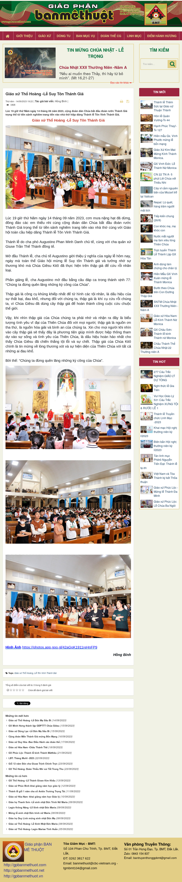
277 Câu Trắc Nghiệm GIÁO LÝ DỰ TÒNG (164, 376)
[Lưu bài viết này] (128, 101)
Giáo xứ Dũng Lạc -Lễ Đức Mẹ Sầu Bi (29, 731)
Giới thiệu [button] (24, 36)
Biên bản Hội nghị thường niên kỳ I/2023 (165, 446)
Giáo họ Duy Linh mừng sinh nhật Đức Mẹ (32, 818)
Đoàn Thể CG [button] (111, 36)
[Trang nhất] (8, 36)
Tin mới (159, 92)
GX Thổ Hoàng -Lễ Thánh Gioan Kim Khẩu (32, 780)
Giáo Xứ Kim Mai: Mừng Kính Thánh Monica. (165, 154)
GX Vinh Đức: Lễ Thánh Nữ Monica (165, 166)
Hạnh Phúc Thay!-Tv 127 (165, 128)
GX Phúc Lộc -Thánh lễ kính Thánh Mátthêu (33, 752)
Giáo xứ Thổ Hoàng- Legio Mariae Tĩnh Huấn (33, 829)
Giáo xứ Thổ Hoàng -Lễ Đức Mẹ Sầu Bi (30, 720)
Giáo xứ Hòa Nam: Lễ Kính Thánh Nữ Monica (165, 320)
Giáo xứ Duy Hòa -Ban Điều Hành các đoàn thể (34, 742)
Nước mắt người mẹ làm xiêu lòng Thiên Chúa (164, 240)
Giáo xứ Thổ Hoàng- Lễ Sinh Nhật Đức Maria (33, 823)
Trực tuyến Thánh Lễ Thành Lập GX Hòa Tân (158, 254)
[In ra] (122, 101)
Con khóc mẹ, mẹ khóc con (165, 228)
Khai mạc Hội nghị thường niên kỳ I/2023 (158, 432)
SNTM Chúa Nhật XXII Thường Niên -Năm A (159, 306)
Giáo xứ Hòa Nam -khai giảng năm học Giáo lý (34, 796)
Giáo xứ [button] (44, 36)
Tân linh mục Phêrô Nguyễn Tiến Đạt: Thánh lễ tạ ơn (158, 462)
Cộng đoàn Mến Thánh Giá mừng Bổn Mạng (33, 736)
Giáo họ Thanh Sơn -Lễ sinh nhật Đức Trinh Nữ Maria (38, 802)
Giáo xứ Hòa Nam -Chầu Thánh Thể (28, 747)
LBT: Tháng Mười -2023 (21, 758)
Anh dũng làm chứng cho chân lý (165, 266)
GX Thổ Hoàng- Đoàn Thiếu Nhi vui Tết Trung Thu (36, 769)
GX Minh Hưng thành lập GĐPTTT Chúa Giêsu (34, 725)
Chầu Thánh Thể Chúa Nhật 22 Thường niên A (157, 348)
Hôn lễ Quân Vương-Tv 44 (162, 118)
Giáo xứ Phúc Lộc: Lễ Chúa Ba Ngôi (165, 504)
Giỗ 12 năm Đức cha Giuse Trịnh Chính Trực (33, 763)
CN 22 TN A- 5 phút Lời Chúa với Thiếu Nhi (165, 178)
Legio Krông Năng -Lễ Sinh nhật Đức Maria (32, 807)
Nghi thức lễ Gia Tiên (164, 388)
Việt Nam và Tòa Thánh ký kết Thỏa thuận (158, 478)
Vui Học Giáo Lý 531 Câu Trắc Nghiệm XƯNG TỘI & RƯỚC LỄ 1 (159, 402)
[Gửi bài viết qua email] (115, 101)
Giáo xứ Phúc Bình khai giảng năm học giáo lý (34, 785)
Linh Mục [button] (134, 36)
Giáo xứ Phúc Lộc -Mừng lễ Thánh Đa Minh (166, 492)
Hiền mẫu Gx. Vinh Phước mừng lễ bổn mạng (166, 140)
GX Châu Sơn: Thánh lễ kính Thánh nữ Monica (165, 334)
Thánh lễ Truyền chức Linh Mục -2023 (164, 418)
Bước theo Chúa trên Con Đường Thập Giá (157, 292)
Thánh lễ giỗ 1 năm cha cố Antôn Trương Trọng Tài (37, 791)
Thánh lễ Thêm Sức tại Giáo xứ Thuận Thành (163, 106)
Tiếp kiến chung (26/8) (164, 218)
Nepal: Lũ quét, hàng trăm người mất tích (157, 206)
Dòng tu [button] (63, 36)
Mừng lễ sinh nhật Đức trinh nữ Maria (29, 813)
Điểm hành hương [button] (161, 36)
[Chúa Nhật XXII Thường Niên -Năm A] (30, 63)
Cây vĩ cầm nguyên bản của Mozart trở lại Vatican (159, 192)
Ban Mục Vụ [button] (85, 36)
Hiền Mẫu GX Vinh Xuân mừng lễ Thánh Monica (165, 278)
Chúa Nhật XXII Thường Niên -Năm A (93, 67)
